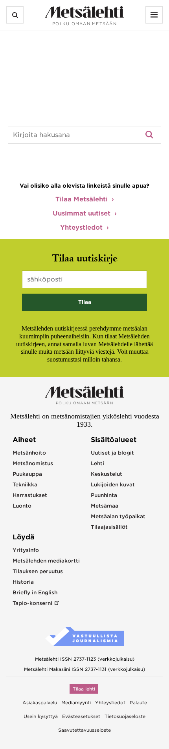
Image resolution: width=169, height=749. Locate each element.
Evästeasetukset (81, 716)
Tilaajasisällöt (109, 527)
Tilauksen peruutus (38, 571)
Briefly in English (35, 593)
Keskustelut (106, 474)
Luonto (22, 506)
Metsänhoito (29, 453)
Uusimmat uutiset (81, 213)
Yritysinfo (26, 550)
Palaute (138, 702)
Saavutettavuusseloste (84, 730)
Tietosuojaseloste (125, 716)
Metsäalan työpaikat (118, 516)
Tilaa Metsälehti (81, 199)
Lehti (97, 463)
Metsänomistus (33, 463)
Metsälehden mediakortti (46, 561)
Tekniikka (25, 485)
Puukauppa (27, 474)
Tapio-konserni (32, 603)
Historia (23, 582)
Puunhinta (104, 495)
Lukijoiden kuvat (113, 485)
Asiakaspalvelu (39, 702)
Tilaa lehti (84, 689)
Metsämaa (104, 506)
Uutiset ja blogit (112, 453)
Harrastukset (30, 495)
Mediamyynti (76, 702)
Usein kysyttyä (41, 716)
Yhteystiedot (81, 227)
